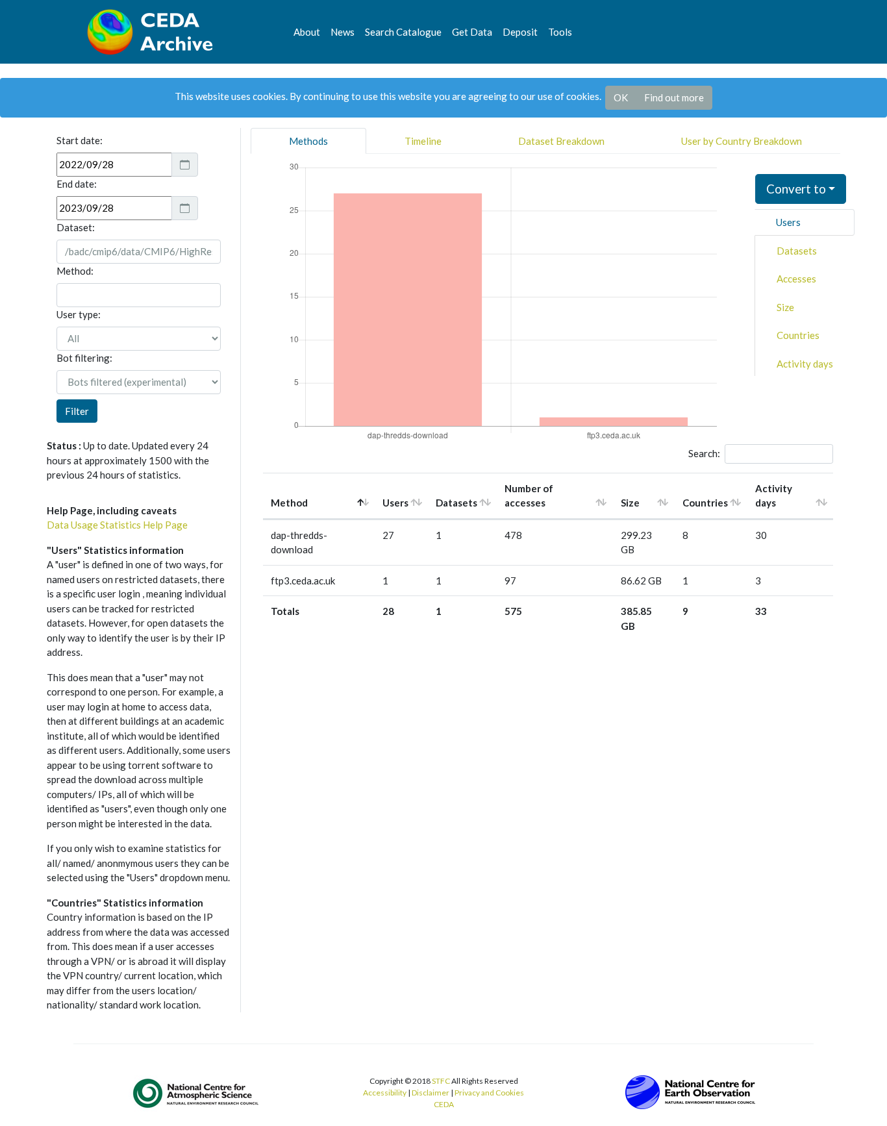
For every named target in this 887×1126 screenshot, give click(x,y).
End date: (76, 184)
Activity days (805, 363)
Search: (704, 453)
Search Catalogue (403, 32)
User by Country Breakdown (741, 141)
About (307, 32)
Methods (308, 141)
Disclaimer (430, 1092)
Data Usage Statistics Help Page (117, 525)
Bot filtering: (84, 358)
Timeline (423, 141)
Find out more (674, 97)
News (343, 32)
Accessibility (384, 1092)
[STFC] (690, 1091)
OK (621, 97)
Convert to (796, 188)
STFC (441, 1081)
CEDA (444, 1104)
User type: (78, 314)
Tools (560, 32)
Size (785, 307)
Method (289, 502)
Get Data (472, 32)
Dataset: (75, 227)
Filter (77, 411)
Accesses (796, 278)
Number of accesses (529, 495)
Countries (798, 335)
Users (788, 222)
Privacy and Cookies (489, 1092)
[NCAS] (197, 1093)
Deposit (520, 32)
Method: (75, 271)
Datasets (797, 250)
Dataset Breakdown (561, 141)
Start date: (79, 140)
